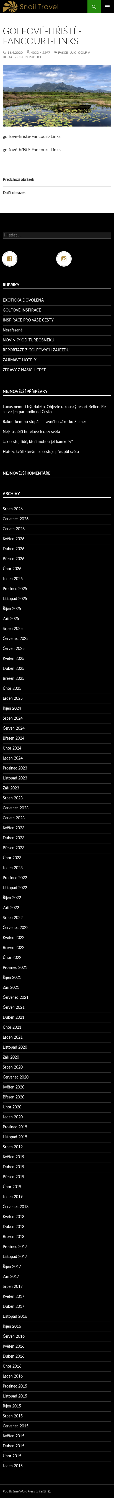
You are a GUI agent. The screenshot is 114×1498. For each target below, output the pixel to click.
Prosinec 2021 (15, 968)
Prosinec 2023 (15, 768)
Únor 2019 (12, 1187)
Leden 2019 (13, 1197)
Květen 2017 (13, 1297)
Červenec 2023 (15, 808)
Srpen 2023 (13, 798)
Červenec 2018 (15, 1207)
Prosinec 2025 (15, 589)
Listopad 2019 (15, 1137)
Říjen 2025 (12, 609)
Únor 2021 (12, 1027)
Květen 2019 (13, 1157)
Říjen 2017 (12, 1267)
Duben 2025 (13, 669)
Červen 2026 (14, 529)
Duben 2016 (13, 1356)
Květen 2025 (13, 659)
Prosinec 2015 (15, 1386)
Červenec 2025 (15, 639)
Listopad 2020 (15, 1047)
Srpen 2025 (13, 629)
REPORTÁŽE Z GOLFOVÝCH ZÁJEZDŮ (36, 350)
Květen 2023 (13, 828)
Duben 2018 (13, 1227)
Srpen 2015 (13, 1416)
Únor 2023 (12, 858)
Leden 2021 (13, 1037)
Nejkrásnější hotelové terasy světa (31, 432)
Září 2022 (11, 908)
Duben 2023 (13, 838)
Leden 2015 (13, 1466)
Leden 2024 (13, 758)
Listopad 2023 (15, 778)
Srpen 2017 (13, 1287)
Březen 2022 (13, 948)
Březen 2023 (13, 848)
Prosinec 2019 (15, 1127)
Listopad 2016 (15, 1317)
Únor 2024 (12, 748)
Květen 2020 (13, 1087)
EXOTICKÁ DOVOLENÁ (23, 300)
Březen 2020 (13, 1097)
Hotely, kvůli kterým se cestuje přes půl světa (41, 452)
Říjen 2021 (12, 978)
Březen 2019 (13, 1177)
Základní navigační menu (107, 6)
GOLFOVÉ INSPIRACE (22, 310)
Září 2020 (11, 1057)
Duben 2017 (13, 1307)
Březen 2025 (13, 679)
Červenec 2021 (15, 998)
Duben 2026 (13, 549)
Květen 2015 (13, 1436)
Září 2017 (11, 1277)
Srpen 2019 (13, 1147)
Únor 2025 (12, 689)
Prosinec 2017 (15, 1247)
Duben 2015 (13, 1446)
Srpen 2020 (13, 1067)
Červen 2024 (14, 728)
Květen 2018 (13, 1217)
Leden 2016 (13, 1376)
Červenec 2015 (15, 1426)
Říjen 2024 (12, 709)
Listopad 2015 (15, 1396)
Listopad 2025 (15, 599)
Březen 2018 (13, 1237)
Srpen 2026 (13, 509)
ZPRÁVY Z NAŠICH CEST (24, 370)
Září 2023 (11, 788)
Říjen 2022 (12, 898)
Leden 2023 (13, 868)
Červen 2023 (14, 818)
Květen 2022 (13, 938)
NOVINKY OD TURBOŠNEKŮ (28, 340)
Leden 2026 (13, 579)
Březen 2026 (13, 559)
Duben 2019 (13, 1167)
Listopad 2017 (15, 1257)
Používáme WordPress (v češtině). (27, 1491)
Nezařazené (12, 330)
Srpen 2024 (13, 718)
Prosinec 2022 (15, 878)
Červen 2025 (14, 649)
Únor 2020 (12, 1107)
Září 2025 (11, 619)
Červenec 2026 (15, 519)
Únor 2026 (12, 569)
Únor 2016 (12, 1366)
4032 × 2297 (40, 52)
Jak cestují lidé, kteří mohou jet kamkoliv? (38, 442)
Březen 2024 (13, 738)
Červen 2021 (14, 1008)
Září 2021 (11, 988)
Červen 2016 (14, 1337)
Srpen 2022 (13, 918)
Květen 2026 (13, 539)
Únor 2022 (12, 958)
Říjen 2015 (12, 1406)
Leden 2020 (13, 1117)
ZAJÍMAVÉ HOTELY (20, 360)
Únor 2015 (12, 1456)
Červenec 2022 (15, 928)
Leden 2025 (13, 699)
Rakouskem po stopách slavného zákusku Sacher (44, 422)
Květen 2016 (13, 1346)
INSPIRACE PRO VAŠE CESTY (28, 320)
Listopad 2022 (15, 888)
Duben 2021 (13, 1018)
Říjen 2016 (12, 1327)
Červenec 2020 (15, 1077)
